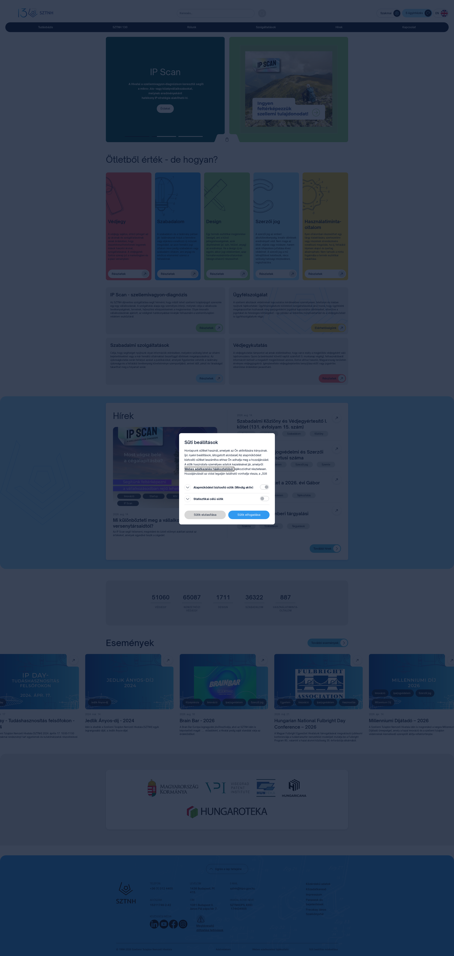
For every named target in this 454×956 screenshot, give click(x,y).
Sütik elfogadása (248, 514)
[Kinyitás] (187, 487)
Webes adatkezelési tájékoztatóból (209, 469)
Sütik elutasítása (205, 514)
